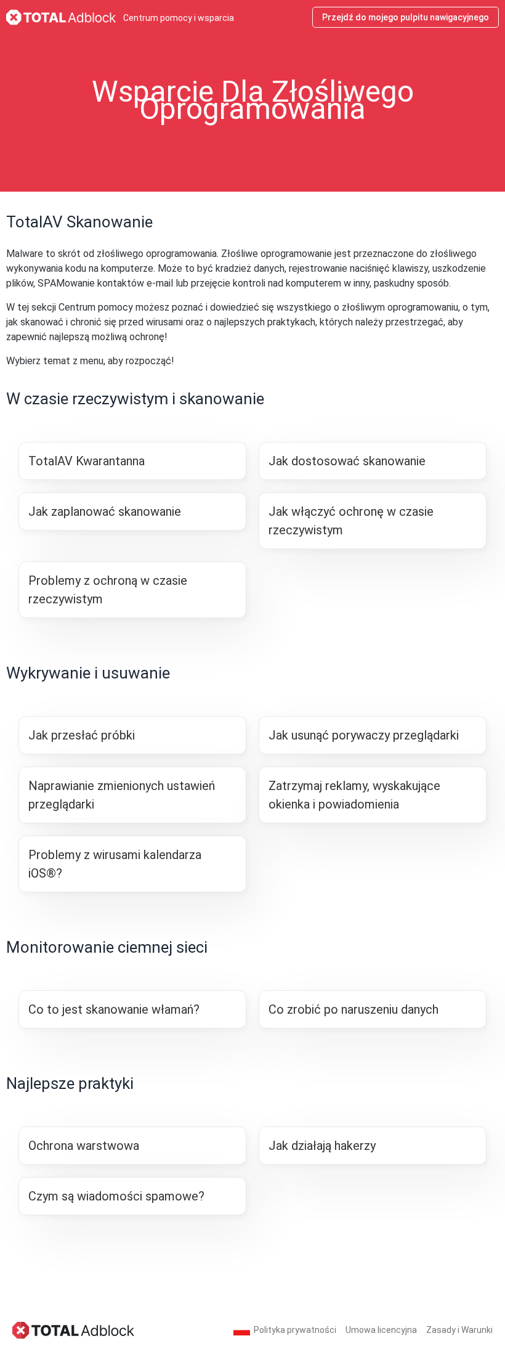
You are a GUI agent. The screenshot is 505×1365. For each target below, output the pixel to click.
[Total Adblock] (73, 1329)
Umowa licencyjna (381, 1330)
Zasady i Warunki (459, 1330)
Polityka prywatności (295, 1330)
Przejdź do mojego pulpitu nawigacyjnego (405, 17)
